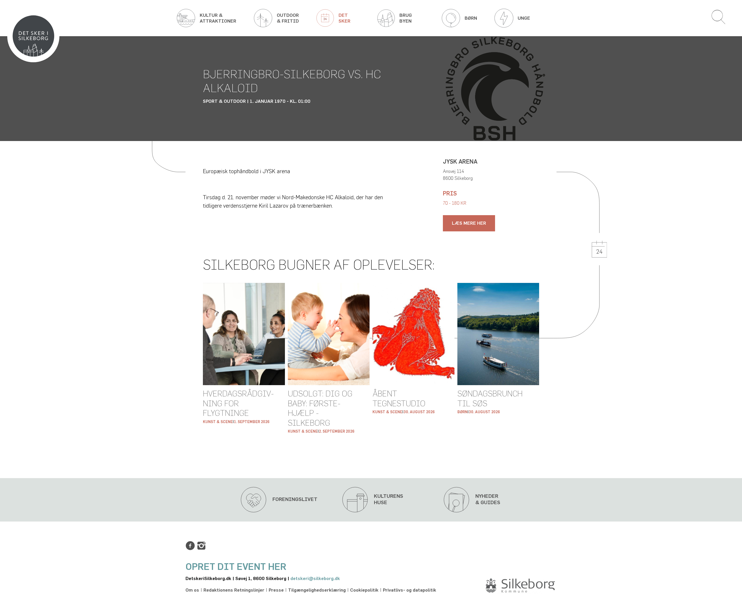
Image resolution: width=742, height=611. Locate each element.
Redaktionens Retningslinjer (233, 590)
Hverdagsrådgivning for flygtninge (238, 404)
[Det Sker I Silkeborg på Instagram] (201, 546)
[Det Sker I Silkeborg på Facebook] (190, 546)
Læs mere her (469, 223)
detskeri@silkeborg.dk (315, 578)
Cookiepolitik (364, 590)
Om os (192, 590)
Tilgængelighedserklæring (317, 590)
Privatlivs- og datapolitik (409, 590)
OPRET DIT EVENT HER (236, 567)
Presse (276, 590)
